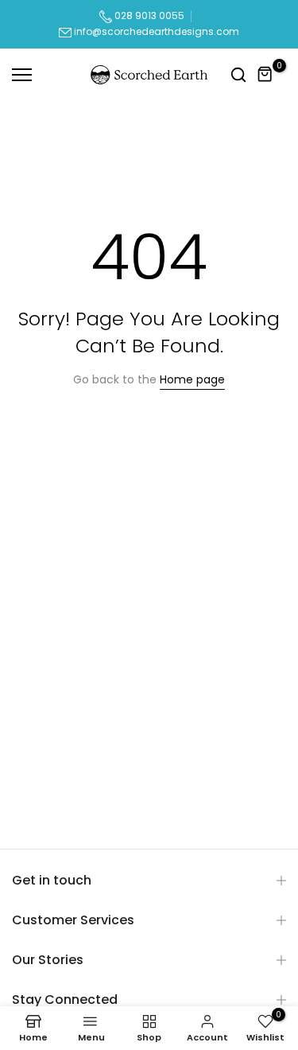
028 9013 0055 (148, 15)
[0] (265, 75)
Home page (192, 379)
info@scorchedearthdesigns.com (156, 31)
